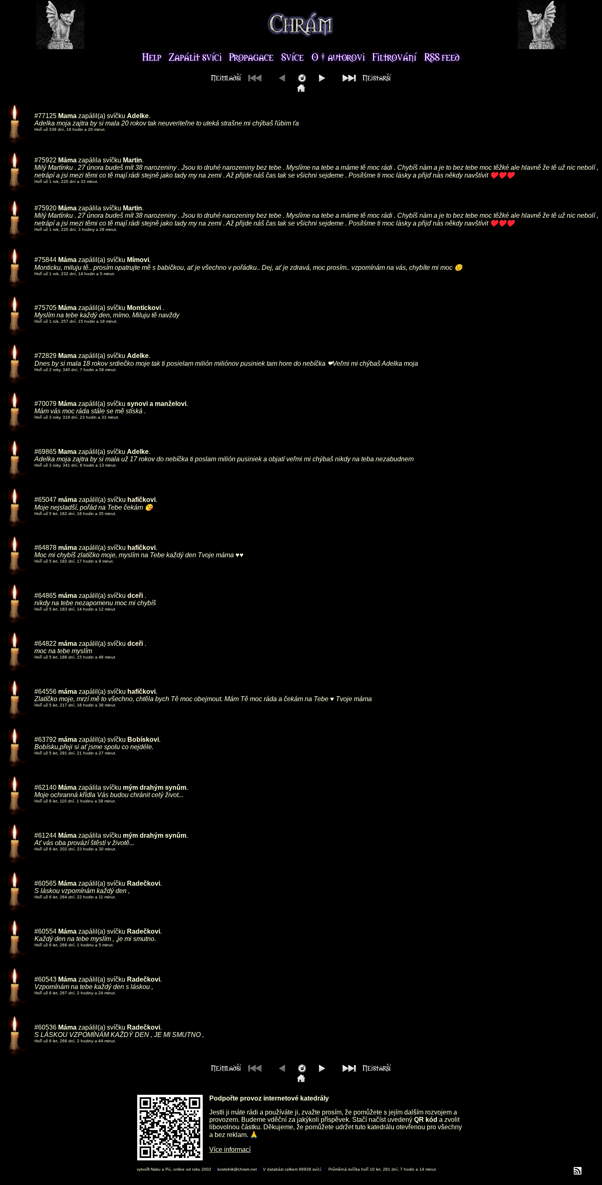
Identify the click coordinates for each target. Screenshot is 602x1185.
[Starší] (322, 79)
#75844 (45, 259)
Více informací (230, 1149)
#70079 (45, 403)
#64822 (45, 643)
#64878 (45, 547)
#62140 (45, 787)
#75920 (45, 208)
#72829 (45, 355)
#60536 (45, 1027)
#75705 (45, 307)
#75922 (45, 160)
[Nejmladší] (301, 89)
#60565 (45, 883)
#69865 (45, 451)
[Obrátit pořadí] (302, 79)
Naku (156, 1169)
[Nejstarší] (364, 79)
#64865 (45, 595)
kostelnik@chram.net (237, 1169)
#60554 (45, 931)
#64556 (45, 691)
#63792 (45, 739)
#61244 (45, 835)
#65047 (45, 499)
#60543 (45, 979)
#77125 (45, 115)
